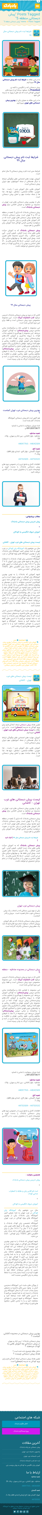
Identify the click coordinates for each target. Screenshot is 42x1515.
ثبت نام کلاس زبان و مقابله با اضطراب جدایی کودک (23, 1192)
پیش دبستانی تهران (15, 648)
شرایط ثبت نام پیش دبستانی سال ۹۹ (25, 837)
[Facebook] (17, 1511)
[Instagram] (27, 1511)
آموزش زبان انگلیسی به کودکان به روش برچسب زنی (23, 1465)
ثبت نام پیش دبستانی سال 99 (23, 661)
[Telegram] (24, 1511)
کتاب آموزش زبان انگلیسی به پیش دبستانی (18, 665)
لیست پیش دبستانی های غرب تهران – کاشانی (21, 542)
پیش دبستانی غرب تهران (16, 652)
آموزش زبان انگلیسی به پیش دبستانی (24, 642)
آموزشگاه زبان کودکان (16, 548)
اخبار (15, 640)
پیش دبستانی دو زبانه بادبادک (30, 1447)
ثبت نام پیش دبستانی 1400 (16, 657)
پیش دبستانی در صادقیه (15, 650)
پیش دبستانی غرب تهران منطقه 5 (20, 653)
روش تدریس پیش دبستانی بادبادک (25, 521)
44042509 (35, 444)
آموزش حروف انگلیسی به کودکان (26, 532)
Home (23, 21)
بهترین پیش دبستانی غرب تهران (18, 644)
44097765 (23, 444)
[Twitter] (14, 1511)
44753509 (23, 459)
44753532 (35, 459)
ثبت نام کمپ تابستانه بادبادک (30, 1460)
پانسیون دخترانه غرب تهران (31, 1451)
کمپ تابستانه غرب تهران (32, 1456)
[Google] (21, 1511)
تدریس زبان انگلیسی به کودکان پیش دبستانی (21, 655)
